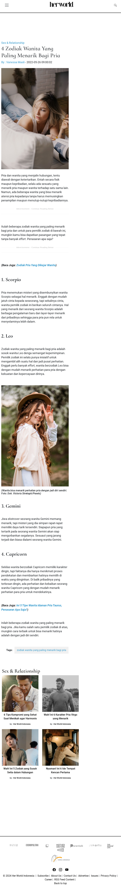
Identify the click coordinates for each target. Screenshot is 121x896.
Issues (94, 875)
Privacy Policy (108, 875)
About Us (56, 875)
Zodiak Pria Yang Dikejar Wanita (36, 265)
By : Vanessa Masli (13, 62)
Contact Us (70, 875)
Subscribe (43, 875)
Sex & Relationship (12, 42)
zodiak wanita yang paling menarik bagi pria (41, 650)
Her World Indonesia (22, 724)
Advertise (83, 875)
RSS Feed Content (64, 879)
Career (48, 879)
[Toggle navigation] (7, 5)
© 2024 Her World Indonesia (19, 875)
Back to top (60, 883)
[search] (115, 5)
